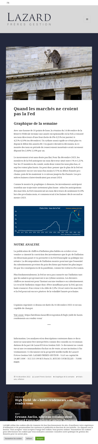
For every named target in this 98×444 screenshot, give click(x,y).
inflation (21, 379)
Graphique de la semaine (64, 377)
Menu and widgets (87, 22)
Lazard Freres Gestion (42, 377)
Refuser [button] (29, 438)
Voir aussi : (19, 315)
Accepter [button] (40, 438)
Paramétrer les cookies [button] (13, 438)
